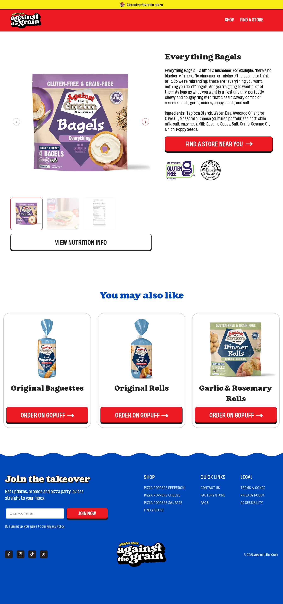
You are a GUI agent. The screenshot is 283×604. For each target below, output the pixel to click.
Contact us (210, 487)
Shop (229, 19)
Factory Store (213, 495)
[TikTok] (32, 554)
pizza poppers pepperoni (164, 487)
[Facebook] (9, 554)
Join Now (87, 512)
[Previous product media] (16, 122)
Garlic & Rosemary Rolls (235, 393)
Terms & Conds (253, 487)
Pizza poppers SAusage (163, 502)
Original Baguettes (47, 388)
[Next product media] (145, 122)
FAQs (205, 502)
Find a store (251, 19)
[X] (44, 554)
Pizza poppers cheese (162, 495)
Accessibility (252, 502)
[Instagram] (20, 554)
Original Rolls (141, 388)
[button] (26, 214)
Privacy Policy (55, 525)
